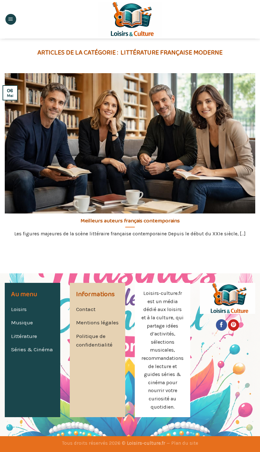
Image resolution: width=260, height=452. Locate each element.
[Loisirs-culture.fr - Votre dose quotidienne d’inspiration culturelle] (130, 19)
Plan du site (184, 443)
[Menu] (10, 19)
